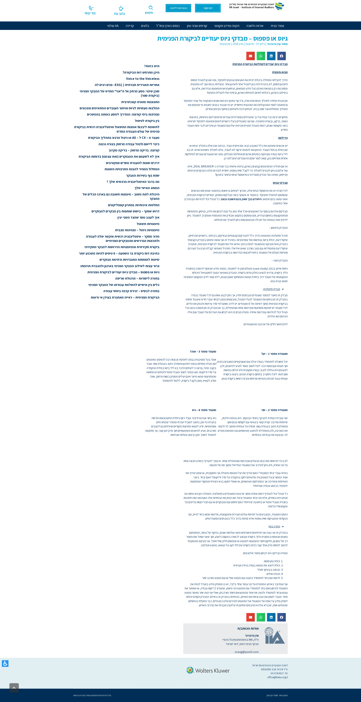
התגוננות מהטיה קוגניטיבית (140, 102)
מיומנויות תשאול (148, 224)
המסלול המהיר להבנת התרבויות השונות (132, 169)
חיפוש (149, 12)
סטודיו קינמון (272, 695)
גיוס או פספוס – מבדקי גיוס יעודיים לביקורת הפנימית (123, 272)
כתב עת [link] (119, 13)
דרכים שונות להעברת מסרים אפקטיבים (132, 163)
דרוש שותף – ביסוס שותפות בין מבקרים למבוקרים (125, 211)
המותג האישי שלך (146, 188)
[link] (256, 6)
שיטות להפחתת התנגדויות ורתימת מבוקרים (129, 259)
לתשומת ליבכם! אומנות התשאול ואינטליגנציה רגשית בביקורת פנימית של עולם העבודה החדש (116, 129)
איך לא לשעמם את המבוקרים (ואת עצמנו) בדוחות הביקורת (119, 156)
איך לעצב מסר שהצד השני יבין (138, 217)
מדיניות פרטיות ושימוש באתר (98, 695)
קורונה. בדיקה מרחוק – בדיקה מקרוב (134, 150)
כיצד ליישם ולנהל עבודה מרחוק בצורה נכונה (129, 144)
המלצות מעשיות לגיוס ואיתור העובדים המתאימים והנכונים (119, 108)
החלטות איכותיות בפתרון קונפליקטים (133, 205)
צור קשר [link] (90, 13)
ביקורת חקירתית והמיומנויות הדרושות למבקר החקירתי (121, 247)
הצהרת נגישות (79, 695)
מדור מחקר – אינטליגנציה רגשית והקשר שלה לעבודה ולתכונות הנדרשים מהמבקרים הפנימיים (122, 238)
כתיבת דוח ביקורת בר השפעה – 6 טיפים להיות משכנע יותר (119, 253)
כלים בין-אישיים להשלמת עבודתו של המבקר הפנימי (123, 285)
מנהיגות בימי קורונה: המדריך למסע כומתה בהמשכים (123, 114)
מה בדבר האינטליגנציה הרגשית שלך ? (133, 181)
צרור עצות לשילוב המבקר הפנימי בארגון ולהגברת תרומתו (119, 266)
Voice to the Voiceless (142, 78)
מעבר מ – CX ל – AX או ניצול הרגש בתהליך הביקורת (123, 137)
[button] (5, 663)
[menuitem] (254, 25)
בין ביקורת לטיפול (147, 121)
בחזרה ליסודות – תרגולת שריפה (137, 278)
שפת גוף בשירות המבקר (142, 175)
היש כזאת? (151, 66)
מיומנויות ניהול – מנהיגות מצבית (137, 230)
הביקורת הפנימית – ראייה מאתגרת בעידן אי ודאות (125, 297)
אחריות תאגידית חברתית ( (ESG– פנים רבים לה (127, 85)
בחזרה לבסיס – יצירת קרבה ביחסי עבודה (131, 291)
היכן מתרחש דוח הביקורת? (141, 72)
